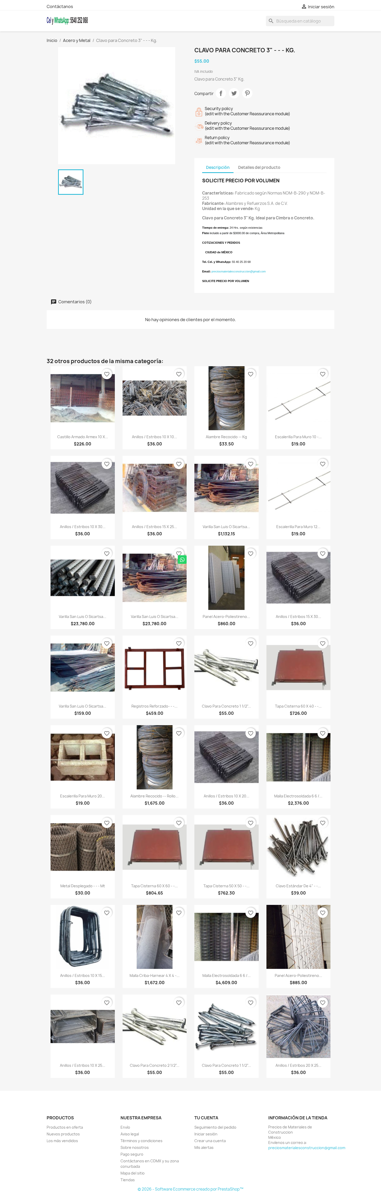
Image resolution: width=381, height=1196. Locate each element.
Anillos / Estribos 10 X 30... (82, 526)
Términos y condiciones (142, 1140)
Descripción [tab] (218, 167)
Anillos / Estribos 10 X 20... (226, 796)
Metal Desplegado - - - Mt (82, 885)
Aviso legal (130, 1134)
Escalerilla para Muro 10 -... (298, 436)
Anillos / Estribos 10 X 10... (154, 436)
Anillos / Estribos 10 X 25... (82, 1065)
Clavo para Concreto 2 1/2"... (154, 1065)
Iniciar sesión (205, 1134)
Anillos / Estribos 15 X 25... (154, 526)
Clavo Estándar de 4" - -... (298, 885)
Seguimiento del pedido (215, 1127)
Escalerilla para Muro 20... (82, 796)
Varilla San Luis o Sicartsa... (226, 526)
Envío (125, 1127)
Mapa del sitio (133, 1173)
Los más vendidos (62, 1140)
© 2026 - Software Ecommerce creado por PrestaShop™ (190, 1189)
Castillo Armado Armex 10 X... (82, 436)
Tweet (234, 93)
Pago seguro (132, 1154)
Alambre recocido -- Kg (226, 436)
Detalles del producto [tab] (259, 167)
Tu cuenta (206, 1118)
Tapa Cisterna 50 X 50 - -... (226, 885)
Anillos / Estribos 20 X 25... (298, 1065)
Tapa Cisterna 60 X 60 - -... (154, 885)
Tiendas (128, 1179)
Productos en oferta (65, 1127)
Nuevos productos (63, 1134)
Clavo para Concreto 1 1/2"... (226, 706)
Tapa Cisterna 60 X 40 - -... (298, 706)
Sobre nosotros (135, 1147)
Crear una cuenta (210, 1140)
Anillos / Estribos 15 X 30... (298, 616)
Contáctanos (60, 6)
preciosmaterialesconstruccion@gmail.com (306, 1147)
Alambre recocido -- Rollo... (154, 796)
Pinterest (247, 93)
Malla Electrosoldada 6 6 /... (298, 796)
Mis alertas (204, 1147)
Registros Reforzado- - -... (154, 706)
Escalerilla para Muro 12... (298, 526)
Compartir (221, 93)
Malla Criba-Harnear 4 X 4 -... (155, 975)
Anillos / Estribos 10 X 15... (82, 975)
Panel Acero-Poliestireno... (226, 616)
